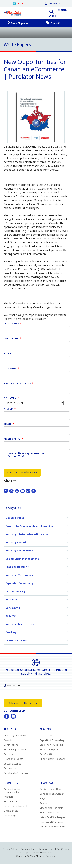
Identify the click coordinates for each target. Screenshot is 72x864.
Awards (8, 740)
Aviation (8, 796)
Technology (10, 815)
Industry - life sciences (20, 624)
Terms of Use (46, 849)
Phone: (10, 409)
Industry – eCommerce (19, 550)
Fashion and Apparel (15, 806)
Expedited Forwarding (19, 583)
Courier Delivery (15, 591)
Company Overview (15, 735)
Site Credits (63, 849)
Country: (11, 398)
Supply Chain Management (22, 558)
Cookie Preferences (42, 853)
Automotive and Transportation (12, 790)
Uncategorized (15, 517)
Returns (11, 615)
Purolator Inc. (28, 849)
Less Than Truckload (51, 744)
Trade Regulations (17, 566)
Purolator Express (50, 749)
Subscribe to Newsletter (22, 703)
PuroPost (11, 599)
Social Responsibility (15, 749)
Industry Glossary (50, 812)
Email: (9, 424)
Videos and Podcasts (51, 807)
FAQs (42, 798)
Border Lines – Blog (50, 789)
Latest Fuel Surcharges (52, 817)
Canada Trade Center (52, 793)
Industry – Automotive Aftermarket (28, 534)
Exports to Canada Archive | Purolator (29, 526)
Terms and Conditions (52, 822)
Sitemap (23, 853)
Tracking (11, 632)
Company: (11, 368)
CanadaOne (13, 607)
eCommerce (10, 801)
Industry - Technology (19, 575)
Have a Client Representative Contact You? (26, 455)
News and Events (13, 758)
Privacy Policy (10, 849)
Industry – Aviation (17, 542)
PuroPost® (46, 754)
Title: (9, 353)
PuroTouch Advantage (16, 773)
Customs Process (16, 640)
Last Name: (12, 338)
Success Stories (12, 763)
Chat (20, 3)
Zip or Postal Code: (19, 383)
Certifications (11, 744)
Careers (8, 754)
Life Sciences (11, 810)
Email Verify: (13, 439)
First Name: (13, 323)
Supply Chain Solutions (53, 758)
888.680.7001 (55, 3)
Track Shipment (19, 23)
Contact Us (56, 23)
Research (45, 803)
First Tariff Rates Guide (52, 826)
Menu (64, 10)
